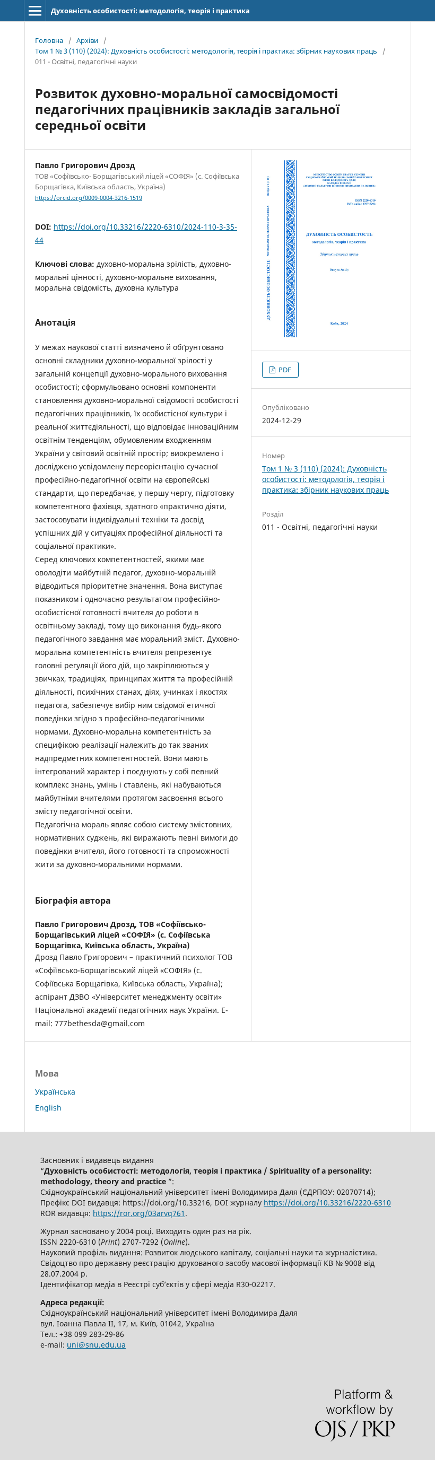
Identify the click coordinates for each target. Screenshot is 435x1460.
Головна (49, 40)
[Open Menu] (35, 10)
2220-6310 (327, 1202)
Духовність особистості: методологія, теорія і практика (150, 10)
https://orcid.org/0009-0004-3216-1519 (88, 198)
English (48, 1108)
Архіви (87, 40)
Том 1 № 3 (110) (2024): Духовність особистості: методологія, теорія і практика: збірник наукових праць (206, 51)
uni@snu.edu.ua (96, 1345)
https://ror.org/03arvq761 (139, 1213)
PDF (284, 369)
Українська (55, 1092)
